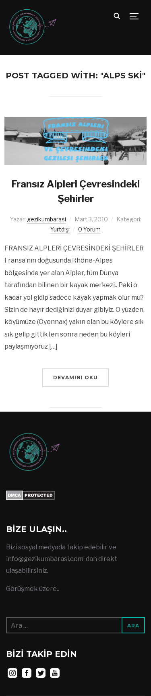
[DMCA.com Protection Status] (30, 496)
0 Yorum (89, 229)
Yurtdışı (60, 229)
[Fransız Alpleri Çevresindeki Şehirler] (75, 122)
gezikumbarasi (46, 219)
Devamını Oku (75, 377)
